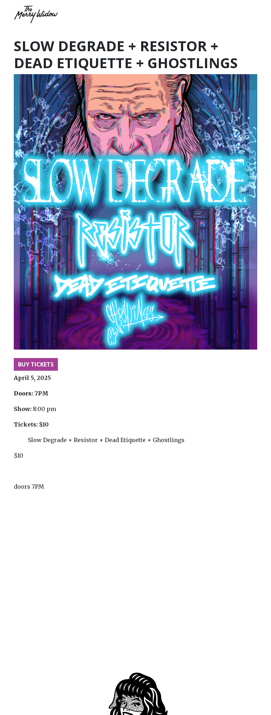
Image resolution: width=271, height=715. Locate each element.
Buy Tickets (36, 364)
